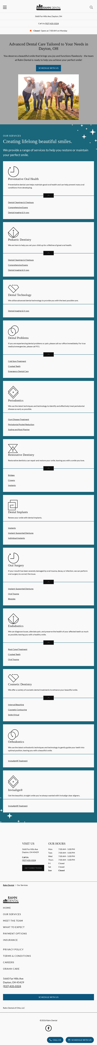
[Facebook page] (48, 1028)
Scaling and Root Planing (18, 429)
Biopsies (11, 599)
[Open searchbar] (91, 7)
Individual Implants (16, 538)
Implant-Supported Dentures (20, 533)
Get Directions (33, 868)
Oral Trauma (13, 594)
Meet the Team (13, 920)
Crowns (11, 480)
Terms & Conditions (17, 955)
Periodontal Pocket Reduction (21, 424)
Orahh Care (11, 968)
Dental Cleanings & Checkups (21, 202)
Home (7, 907)
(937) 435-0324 (52, 23)
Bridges (11, 475)
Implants (12, 485)
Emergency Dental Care (18, 371)
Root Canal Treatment (17, 649)
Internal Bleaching (16, 704)
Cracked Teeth (14, 366)
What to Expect (14, 927)
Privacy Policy (13, 949)
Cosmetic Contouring (17, 709)
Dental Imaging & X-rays (18, 212)
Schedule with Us (48, 68)
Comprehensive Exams (18, 207)
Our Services (12, 914)
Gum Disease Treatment (18, 419)
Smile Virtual (13, 714)
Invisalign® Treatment (18, 761)
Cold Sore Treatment (17, 361)
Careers (8, 962)
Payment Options (15, 933)
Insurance (10, 940)
